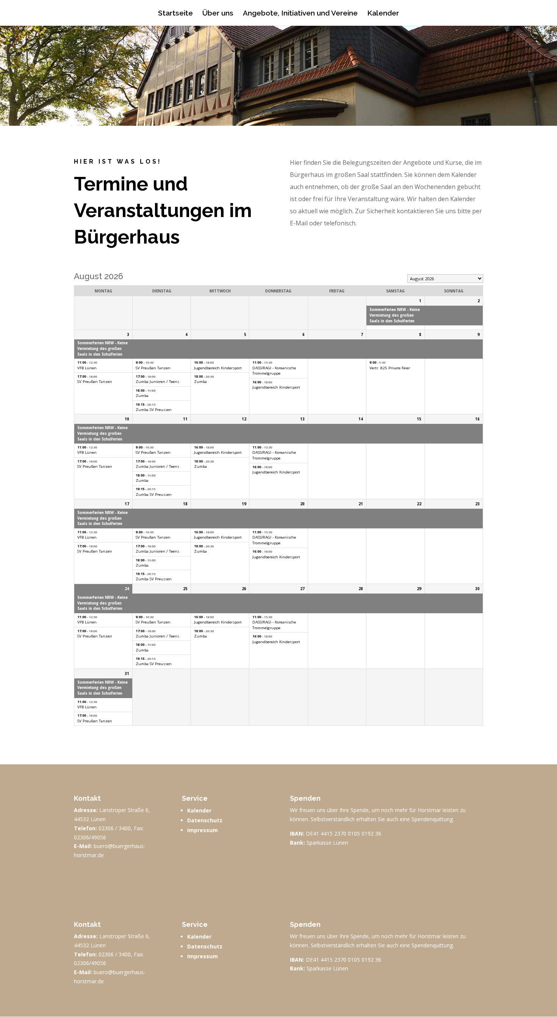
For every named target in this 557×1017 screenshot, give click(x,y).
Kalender (383, 13)
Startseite (175, 13)
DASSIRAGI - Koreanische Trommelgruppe (274, 371)
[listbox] (445, 278)
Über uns (217, 13)
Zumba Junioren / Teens (157, 381)
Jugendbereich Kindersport (218, 368)
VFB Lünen (87, 368)
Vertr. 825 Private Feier (389, 368)
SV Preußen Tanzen (94, 381)
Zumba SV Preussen (154, 409)
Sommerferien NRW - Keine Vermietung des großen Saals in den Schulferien (394, 315)
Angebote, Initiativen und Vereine (300, 13)
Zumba (142, 395)
